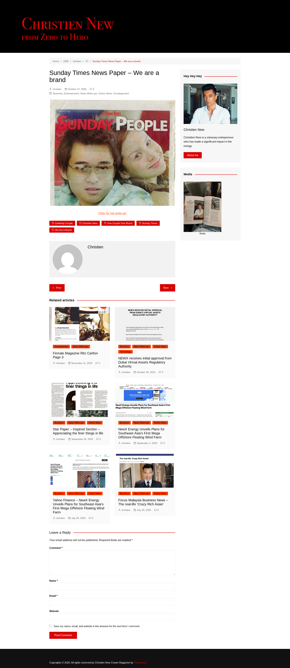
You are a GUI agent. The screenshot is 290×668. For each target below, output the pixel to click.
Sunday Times (149, 223)
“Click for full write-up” (112, 213)
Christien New (90, 223)
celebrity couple (64, 223)
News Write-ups (88, 93)
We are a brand (63, 230)
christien (57, 89)
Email (53, 595)
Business (58, 93)
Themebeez (140, 662)
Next (165, 287)
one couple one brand (119, 223)
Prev (58, 287)
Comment (55, 547)
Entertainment (71, 93)
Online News (105, 93)
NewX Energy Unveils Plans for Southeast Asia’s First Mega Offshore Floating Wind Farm (141, 433)
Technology (125, 352)
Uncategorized (121, 93)
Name (53, 580)
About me (192, 155)
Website (54, 611)
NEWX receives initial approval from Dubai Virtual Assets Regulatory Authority (145, 362)
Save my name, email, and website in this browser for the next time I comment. (97, 626)
